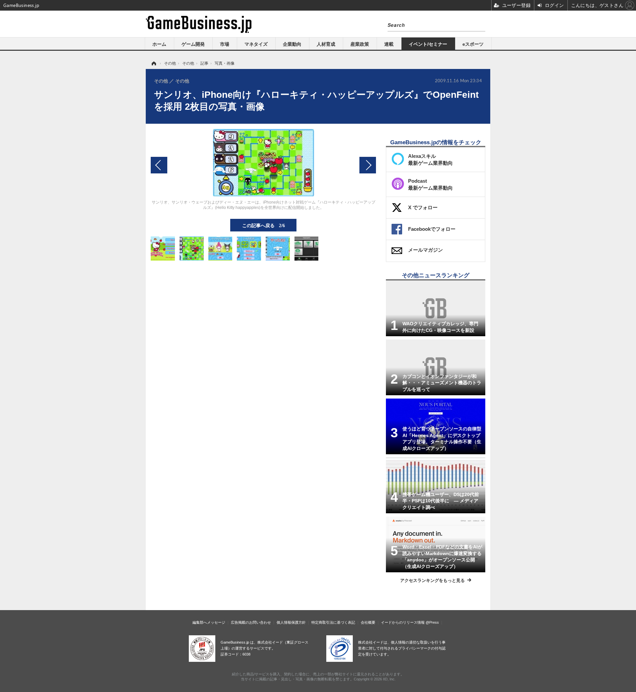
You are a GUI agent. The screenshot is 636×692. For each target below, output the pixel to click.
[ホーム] (153, 63)
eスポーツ (473, 44)
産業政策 (359, 44)
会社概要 (368, 622)
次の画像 (367, 165)
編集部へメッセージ (208, 622)
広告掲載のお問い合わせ (251, 622)
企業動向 (292, 44)
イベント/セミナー (428, 44)
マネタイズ (256, 44)
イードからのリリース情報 (403, 622)
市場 (224, 44)
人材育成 (326, 44)
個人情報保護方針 (291, 622)
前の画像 (159, 165)
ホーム (159, 44)
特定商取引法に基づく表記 (333, 622)
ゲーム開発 (193, 44)
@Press (432, 622)
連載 (389, 44)
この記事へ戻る (263, 225)
